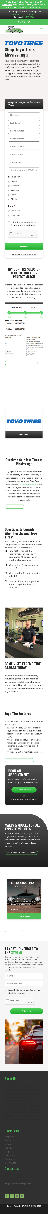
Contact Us (10, 1159)
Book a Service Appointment (21, 852)
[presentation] (20, 1001)
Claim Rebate (24, 434)
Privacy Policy (13, 1206)
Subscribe (27, 1011)
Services (8, 1144)
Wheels (14, 199)
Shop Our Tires (14, 506)
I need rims (15, 215)
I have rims (15, 211)
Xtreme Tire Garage (29, 484)
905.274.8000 (29, 14)
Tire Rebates (10, 1148)
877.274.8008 (28, 17)
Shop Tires (15, 14)
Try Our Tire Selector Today (21, 363)
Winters (14, 181)
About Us (9, 1155)
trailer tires (7, 4)
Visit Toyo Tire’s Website (19, 760)
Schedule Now (24, 789)
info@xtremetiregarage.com (18, 1183)
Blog (7, 1151)
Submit (24, 246)
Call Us (26, 22)
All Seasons (15, 186)
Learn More (24, 916)
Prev (3, 330)
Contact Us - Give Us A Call (24, 799)
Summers (15, 190)
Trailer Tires (11, 2)
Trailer (13, 194)
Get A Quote (10, 1163)
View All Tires (14, 930)
